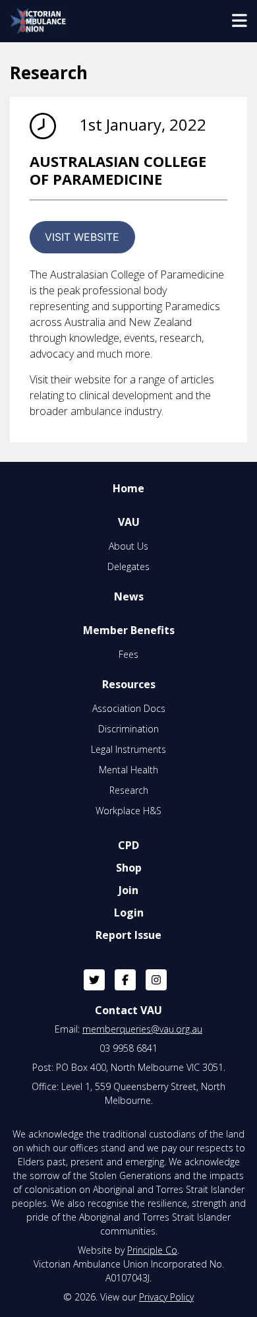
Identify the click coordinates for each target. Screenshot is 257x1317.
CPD (128, 845)
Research (128, 790)
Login (129, 912)
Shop (129, 867)
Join (128, 890)
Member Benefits (129, 630)
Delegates (128, 566)
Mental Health (128, 769)
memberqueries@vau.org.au (142, 1029)
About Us (128, 546)
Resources (129, 684)
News (129, 596)
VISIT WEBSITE (82, 236)
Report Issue (128, 935)
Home (128, 488)
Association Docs (128, 708)
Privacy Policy (166, 1297)
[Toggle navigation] (239, 21)
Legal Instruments (128, 749)
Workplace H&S (128, 810)
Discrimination (128, 729)
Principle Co (152, 1250)
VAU (129, 522)
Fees (128, 654)
